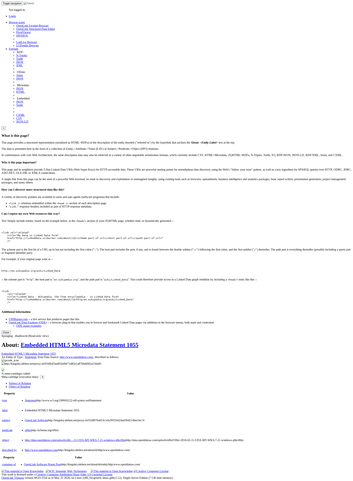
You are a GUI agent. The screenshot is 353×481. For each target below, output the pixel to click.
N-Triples (21, 55)
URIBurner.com (18, 319)
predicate (7, 430)
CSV (19, 118)
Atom (19, 75)
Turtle (19, 58)
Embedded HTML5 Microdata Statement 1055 (79, 344)
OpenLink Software (36, 420)
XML (19, 65)
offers (28, 430)
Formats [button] (13, 48)
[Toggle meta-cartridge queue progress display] (2, 370)
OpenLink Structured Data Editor (35, 29)
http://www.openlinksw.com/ (41, 450)
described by (9, 450)
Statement (30, 357)
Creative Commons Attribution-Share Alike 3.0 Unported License (74, 474)
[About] (29, 3)
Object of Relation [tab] (19, 386)
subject (6, 420)
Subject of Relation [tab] (20, 383)
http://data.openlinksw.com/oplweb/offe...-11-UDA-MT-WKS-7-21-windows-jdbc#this (75, 440)
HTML (20, 91)
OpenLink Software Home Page (42, 464)
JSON (19, 62)
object (5, 440)
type (4, 400)
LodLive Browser (26, 42)
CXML (20, 115)
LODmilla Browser (27, 45)
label (5, 410)
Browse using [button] (17, 22)
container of (9, 464)
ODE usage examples (28, 325)
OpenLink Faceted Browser (32, 25)
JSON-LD (22, 121)
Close (6, 332)
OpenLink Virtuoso (12, 477)
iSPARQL (22, 35)
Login (12, 16)
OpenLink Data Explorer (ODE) (28, 322)
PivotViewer (23, 32)
